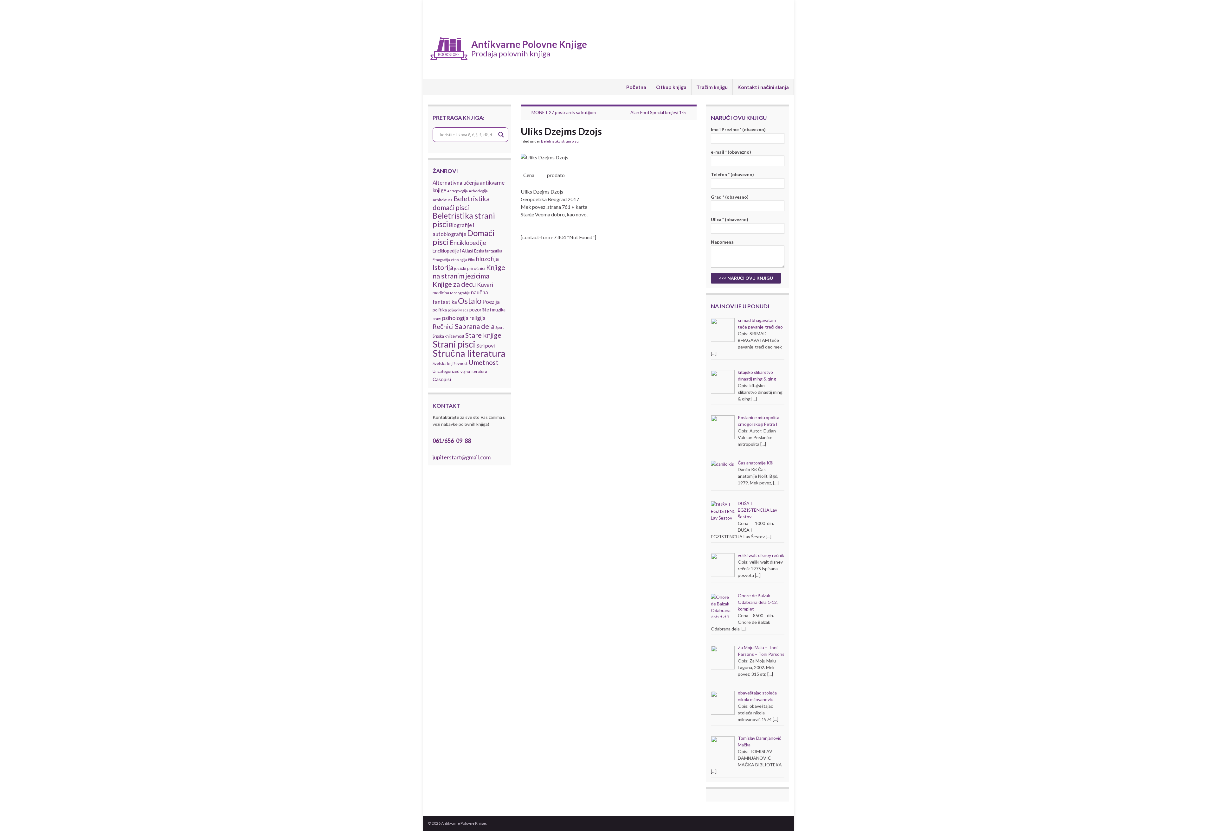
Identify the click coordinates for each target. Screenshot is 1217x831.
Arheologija (478, 191)
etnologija (459, 260)
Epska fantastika (488, 251)
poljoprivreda (458, 310)
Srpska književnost (448, 336)
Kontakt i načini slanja (763, 87)
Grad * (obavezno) (730, 197)
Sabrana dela (474, 326)
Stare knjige (483, 335)
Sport (499, 327)
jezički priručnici (469, 268)
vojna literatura (473, 371)
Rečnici (443, 326)
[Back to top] (1203, 817)
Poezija (491, 302)
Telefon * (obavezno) (732, 174)
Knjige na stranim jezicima (469, 271)
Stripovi (485, 345)
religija (477, 318)
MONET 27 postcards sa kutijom (563, 112)
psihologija (455, 317)
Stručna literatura (469, 353)
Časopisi (442, 379)
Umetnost (483, 362)
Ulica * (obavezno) (729, 219)
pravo (437, 318)
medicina (441, 292)
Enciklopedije (468, 242)
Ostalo (469, 300)
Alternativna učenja (456, 183)
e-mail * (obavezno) (731, 152)
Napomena (722, 242)
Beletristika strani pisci (464, 220)
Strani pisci (454, 344)
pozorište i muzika (487, 309)
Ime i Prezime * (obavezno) (738, 129)
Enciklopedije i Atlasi (453, 250)
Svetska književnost (450, 363)
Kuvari (485, 284)
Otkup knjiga (671, 87)
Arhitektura (443, 199)
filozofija (487, 258)
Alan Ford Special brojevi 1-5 (658, 112)
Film (471, 260)
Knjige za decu (454, 284)
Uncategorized (446, 371)
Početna (636, 87)
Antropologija (457, 191)
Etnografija (441, 260)
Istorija (443, 267)
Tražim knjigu (712, 87)
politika (440, 309)
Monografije (460, 293)
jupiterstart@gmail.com (462, 457)
